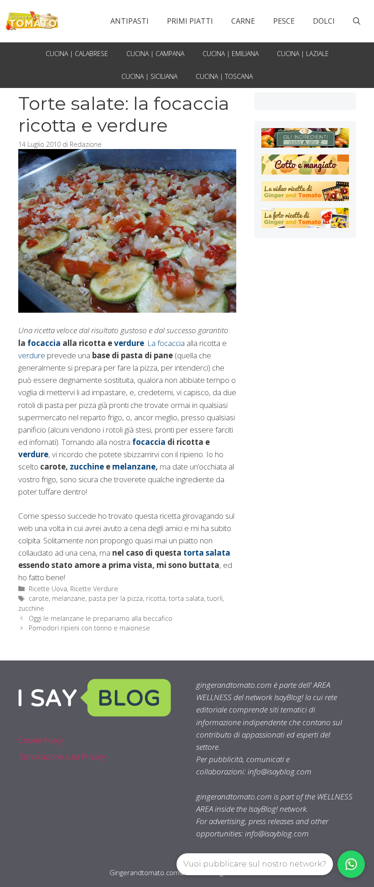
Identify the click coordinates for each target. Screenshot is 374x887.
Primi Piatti (190, 21)
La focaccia (167, 343)
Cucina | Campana (155, 53)
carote (39, 598)
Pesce (284, 21)
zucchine (88, 466)
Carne (243, 21)
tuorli (215, 598)
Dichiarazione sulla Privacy (61, 756)
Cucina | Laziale (303, 53)
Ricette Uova (48, 588)
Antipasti (129, 21)
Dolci (324, 21)
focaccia (44, 343)
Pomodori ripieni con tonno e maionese (89, 628)
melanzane (134, 466)
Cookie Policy (40, 740)
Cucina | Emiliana (231, 53)
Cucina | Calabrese (77, 53)
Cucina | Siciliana (149, 76)
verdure (129, 343)
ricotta (156, 598)
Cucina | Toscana (224, 76)
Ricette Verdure (94, 588)
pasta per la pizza (115, 598)
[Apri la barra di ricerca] (356, 21)
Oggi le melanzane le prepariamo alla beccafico (100, 618)
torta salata (186, 598)
